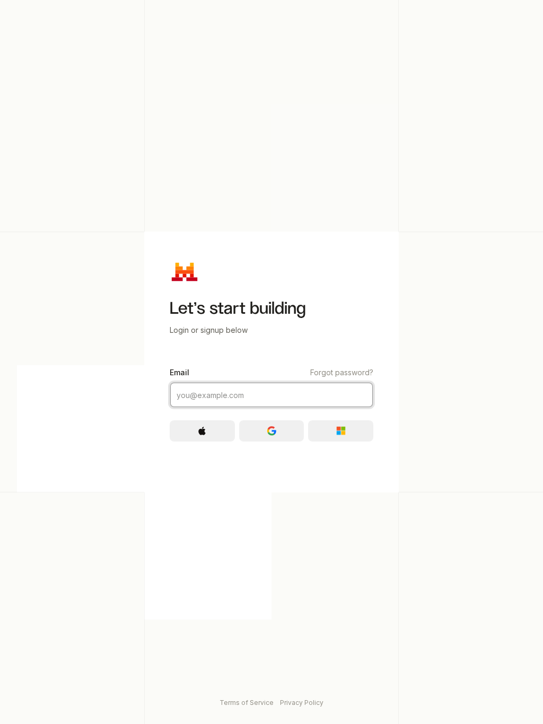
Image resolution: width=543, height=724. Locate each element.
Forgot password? (341, 372)
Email (271, 372)
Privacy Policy (301, 703)
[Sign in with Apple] (202, 431)
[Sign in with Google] (271, 431)
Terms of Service (247, 703)
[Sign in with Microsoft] (340, 431)
